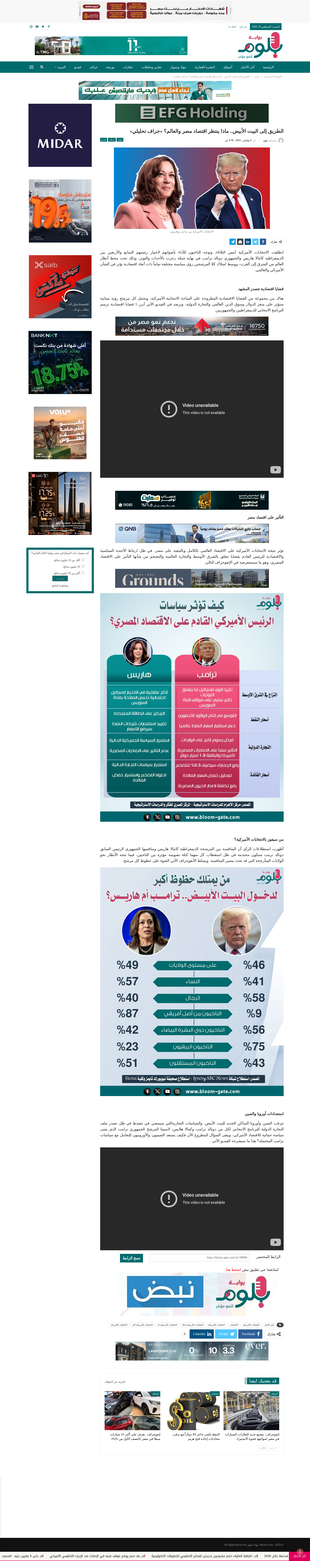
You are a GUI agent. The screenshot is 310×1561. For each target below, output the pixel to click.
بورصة (110, 67)
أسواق (228, 67)
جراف (93, 67)
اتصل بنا (232, 26)
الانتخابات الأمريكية (216, 1325)
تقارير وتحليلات (152, 67)
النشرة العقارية (205, 67)
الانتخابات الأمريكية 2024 (193, 1325)
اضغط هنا (233, 1270)
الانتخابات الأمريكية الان (142, 1325)
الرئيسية (268, 67)
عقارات (128, 67)
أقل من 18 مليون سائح (67, 560)
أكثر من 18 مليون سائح (67, 573)
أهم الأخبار (269, 1325)
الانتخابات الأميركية (119, 1325)
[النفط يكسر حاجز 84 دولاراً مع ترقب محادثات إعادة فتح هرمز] (192, 1410)
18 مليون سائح (71, 566)
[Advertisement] (155, 1504)
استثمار (215, 1393)
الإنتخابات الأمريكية (251, 1325)
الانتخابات (234, 1325)
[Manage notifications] (300, 1551)
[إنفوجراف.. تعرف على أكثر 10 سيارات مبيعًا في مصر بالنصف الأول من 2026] (132, 1410)
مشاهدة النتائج (60, 585)
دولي (120, 139)
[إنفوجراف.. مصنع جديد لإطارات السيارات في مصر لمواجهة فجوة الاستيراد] (251, 1410)
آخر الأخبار (247, 67)
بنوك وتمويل (178, 67)
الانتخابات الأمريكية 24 (167, 1325)
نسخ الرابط (131, 1258)
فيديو (77, 67)
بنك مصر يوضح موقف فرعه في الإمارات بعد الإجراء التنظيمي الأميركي (204, 1556)
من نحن (243, 26)
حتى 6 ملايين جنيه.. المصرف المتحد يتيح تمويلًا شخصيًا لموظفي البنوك (102, 1556)
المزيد (62, 67)
